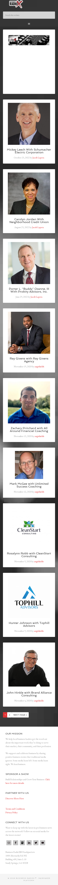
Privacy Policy (11, 812)
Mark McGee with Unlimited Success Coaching (29, 485)
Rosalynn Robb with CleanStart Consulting (29, 555)
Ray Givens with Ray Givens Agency (29, 360)
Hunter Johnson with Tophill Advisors (29, 624)
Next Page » (20, 715)
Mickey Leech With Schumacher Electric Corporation (29, 151)
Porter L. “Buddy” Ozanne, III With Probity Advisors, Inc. (29, 290)
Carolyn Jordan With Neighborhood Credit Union (29, 221)
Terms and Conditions (15, 808)
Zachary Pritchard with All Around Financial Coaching (29, 429)
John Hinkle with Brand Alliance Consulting (29, 694)
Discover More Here (14, 798)
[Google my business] (22, 842)
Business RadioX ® (29, 4)
